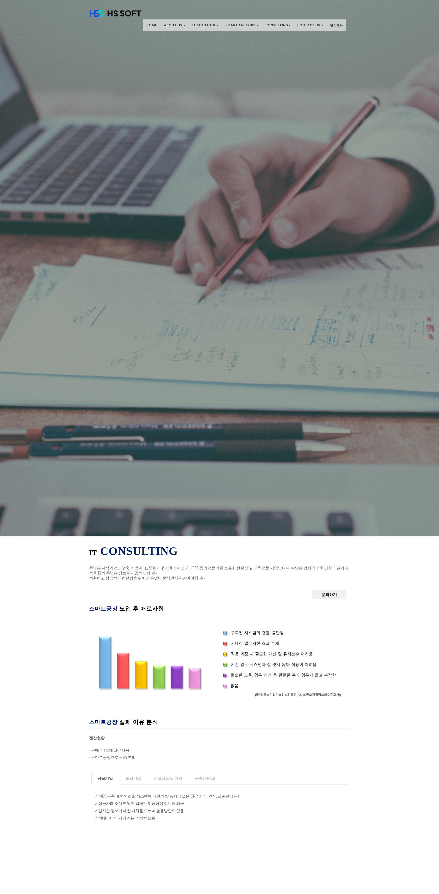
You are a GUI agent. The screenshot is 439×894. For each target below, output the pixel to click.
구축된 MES (205, 778)
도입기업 (133, 778)
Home (151, 25)
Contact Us (309, 25)
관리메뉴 (336, 25)
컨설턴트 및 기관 (168, 778)
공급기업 (105, 778)
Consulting (276, 25)
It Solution (204, 25)
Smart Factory (240, 25)
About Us (173, 25)
